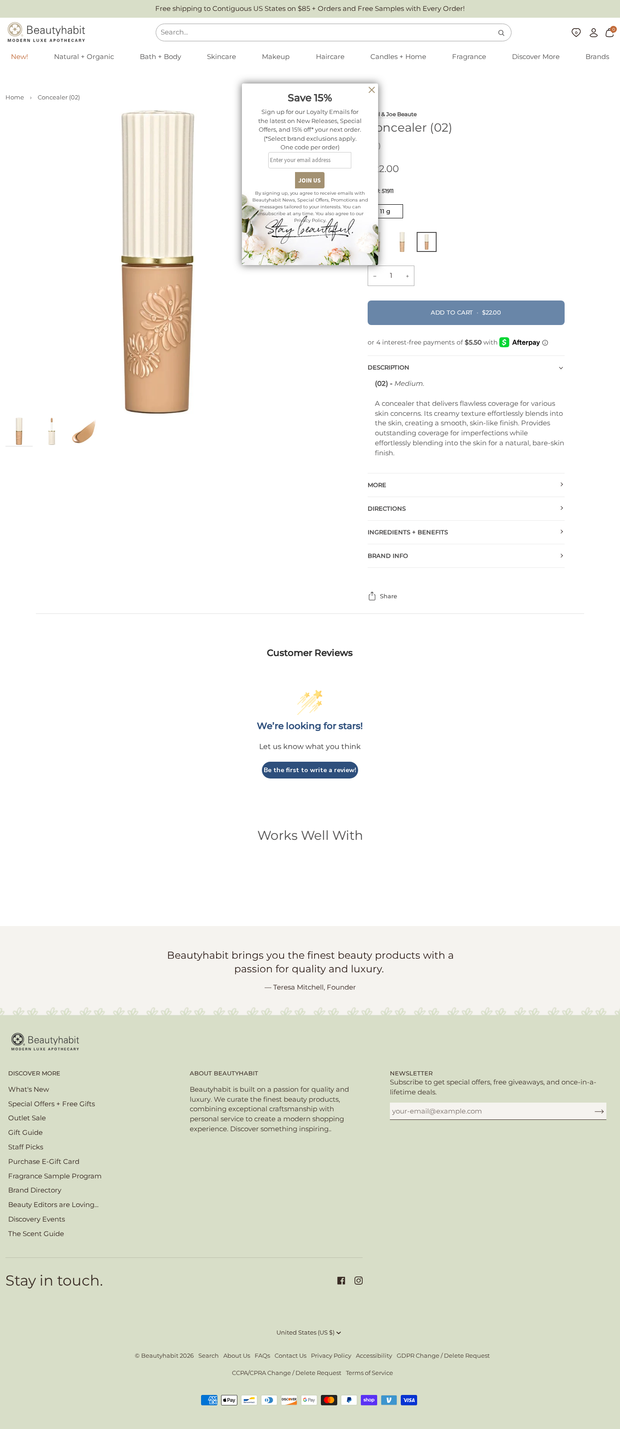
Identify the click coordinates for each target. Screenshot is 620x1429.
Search (208, 1355)
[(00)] (380, 244)
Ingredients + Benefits (408, 532)
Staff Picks (25, 1147)
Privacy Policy (331, 1355)
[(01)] (404, 244)
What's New (28, 1089)
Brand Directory (34, 1190)
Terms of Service (369, 1373)
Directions (387, 508)
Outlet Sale (27, 1118)
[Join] (592, 1111)
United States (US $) (305, 1332)
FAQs (262, 1355)
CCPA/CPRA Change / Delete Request (286, 1373)
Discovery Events (36, 1219)
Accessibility (374, 1355)
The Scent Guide (36, 1234)
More (377, 485)
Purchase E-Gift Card (43, 1162)
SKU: (381, 190)
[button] (84, 57)
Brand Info (388, 555)
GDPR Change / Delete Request (443, 1355)
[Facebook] (341, 1280)
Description (388, 367)
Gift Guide (25, 1132)
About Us (236, 1355)
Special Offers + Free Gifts (51, 1104)
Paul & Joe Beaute (392, 114)
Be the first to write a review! (310, 770)
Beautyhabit (159, 1355)
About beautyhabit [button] (224, 1073)
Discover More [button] (34, 1073)
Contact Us (290, 1355)
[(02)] (427, 244)
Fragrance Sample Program (55, 1176)
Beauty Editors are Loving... (53, 1205)
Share (388, 596)
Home (14, 97)
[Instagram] (358, 1280)
